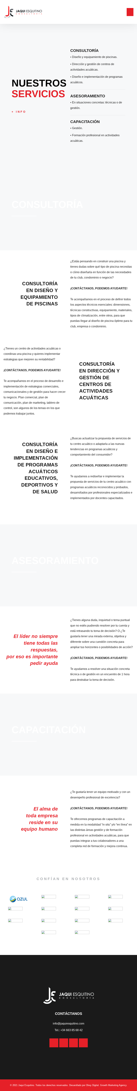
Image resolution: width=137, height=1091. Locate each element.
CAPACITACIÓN (85, 121)
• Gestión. (76, 128)
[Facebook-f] (63, 1042)
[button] (130, 12)
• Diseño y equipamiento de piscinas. (93, 56)
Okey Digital (92, 1085)
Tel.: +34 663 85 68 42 (69, 1030)
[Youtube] (83, 1042)
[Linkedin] (73, 1042)
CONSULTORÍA (84, 50)
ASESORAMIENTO (87, 96)
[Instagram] (53, 1042)
